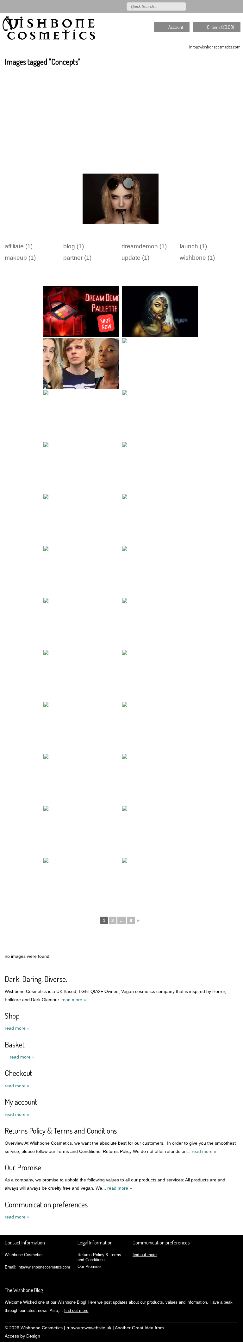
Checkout (18, 1073)
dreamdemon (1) (144, 246)
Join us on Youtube (237, 6)
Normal (206, 1327)
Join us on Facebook (210, 6)
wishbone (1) (197, 257)
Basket (15, 1044)
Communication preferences (46, 1204)
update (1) (135, 257)
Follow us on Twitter (200, 6)
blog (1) (73, 246)
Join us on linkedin (219, 6)
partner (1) (77, 257)
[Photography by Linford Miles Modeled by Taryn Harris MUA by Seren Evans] (81, 727)
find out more (145, 1254)
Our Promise (23, 1167)
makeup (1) (20, 257)
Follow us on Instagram (228, 6)
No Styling (235, 1327)
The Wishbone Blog (24, 1290)
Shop (12, 1016)
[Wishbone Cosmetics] (50, 30)
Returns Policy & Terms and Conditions (61, 1130)
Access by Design (22, 1336)
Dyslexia (225, 1327)
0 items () (220, 27)
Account (175, 27)
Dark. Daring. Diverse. (36, 979)
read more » (73, 999)
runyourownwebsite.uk (88, 1328)
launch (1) (193, 246)
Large (216, 1327)
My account (21, 1102)
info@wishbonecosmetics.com (214, 46)
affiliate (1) (19, 246)
